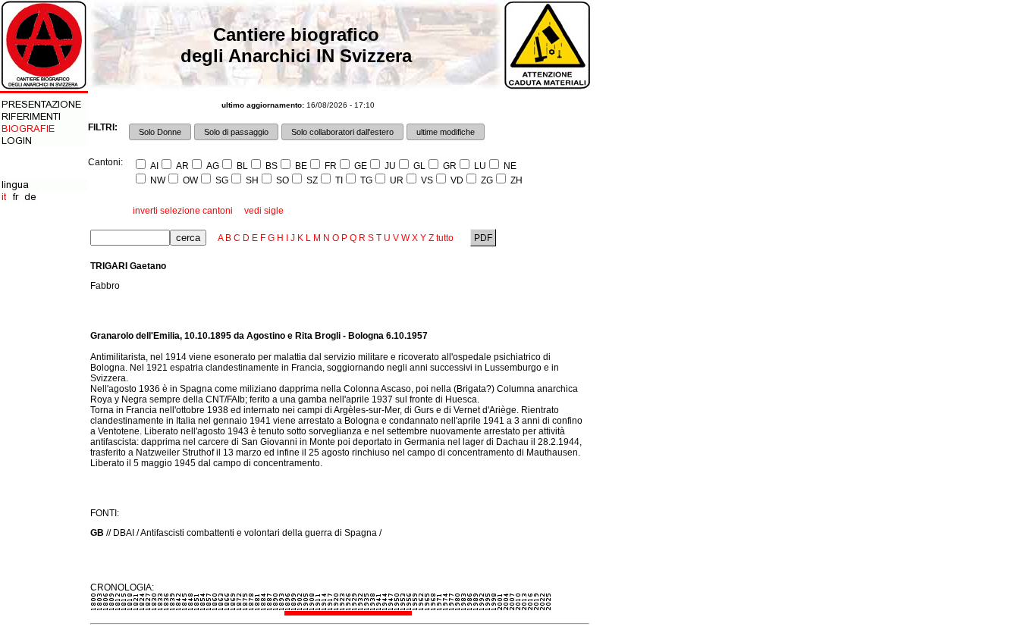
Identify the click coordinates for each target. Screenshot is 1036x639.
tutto (445, 238)
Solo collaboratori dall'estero (342, 131)
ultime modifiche (445, 131)
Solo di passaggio (236, 131)
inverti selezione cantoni (183, 210)
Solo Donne (160, 131)
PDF (483, 238)
